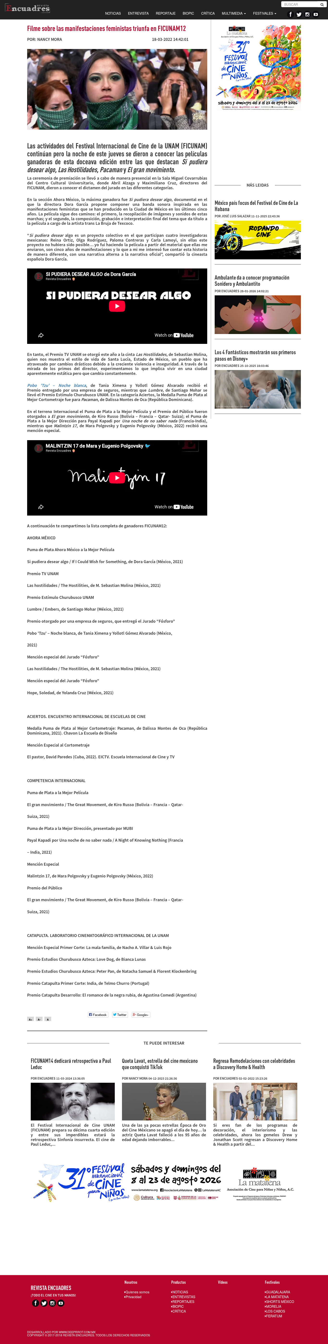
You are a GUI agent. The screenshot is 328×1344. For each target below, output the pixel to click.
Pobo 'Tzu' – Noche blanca (56, 385)
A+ (30, 1019)
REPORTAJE (166, 13)
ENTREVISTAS (183, 1296)
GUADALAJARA (278, 1291)
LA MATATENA (277, 1296)
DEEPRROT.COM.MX (81, 1332)
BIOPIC (188, 13)
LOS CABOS (275, 1311)
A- (39, 1019)
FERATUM (274, 1316)
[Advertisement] (258, 146)
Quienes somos (137, 1291)
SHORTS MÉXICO (280, 1301)
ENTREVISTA (138, 13)
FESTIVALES (263, 13)
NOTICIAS (113, 13)
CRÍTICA (208, 13)
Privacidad (133, 1296)
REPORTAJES (183, 1301)
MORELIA (273, 1306)
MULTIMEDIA (232, 13)
